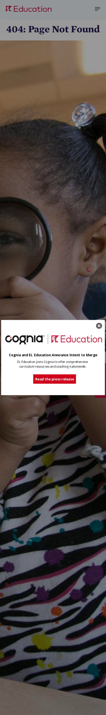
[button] (53, 355)
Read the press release (54, 379)
